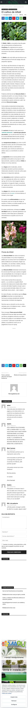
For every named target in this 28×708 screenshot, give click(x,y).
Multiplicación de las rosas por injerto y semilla (13, 594)
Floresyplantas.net (7, 14)
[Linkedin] (10, 18)
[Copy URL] (24, 18)
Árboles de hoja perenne (20, 375)
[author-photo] (14, 391)
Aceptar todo (14, 697)
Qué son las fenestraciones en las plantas (12, 591)
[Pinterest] (13, 18)
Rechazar (14, 700)
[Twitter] (6, 18)
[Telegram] (17, 18)
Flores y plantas (8, 7)
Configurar (14, 704)
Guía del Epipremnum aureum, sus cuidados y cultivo (13, 603)
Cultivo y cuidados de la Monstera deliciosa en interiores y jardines (13, 598)
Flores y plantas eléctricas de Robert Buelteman (7, 376)
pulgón (13, 193)
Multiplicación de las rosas (8, 607)
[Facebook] (3, 18)
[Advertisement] (14, 343)
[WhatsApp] (21, 18)
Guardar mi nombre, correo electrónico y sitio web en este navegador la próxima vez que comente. (14, 546)
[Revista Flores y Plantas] (14, 2)
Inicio (3, 7)
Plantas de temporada (19, 7)
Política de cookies (6, 693)
